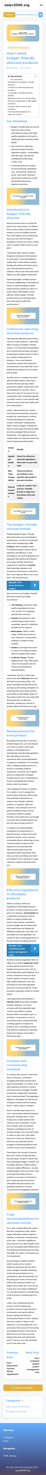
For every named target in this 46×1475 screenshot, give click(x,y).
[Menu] (41, 5)
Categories (8, 1437)
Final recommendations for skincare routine (19, 113)
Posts (5, 1441)
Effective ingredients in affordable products (22, 102)
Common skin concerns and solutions (19, 107)
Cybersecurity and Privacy (18, 1406)
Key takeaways (17, 79)
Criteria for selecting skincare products (20, 88)
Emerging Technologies (16, 1411)
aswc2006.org (16, 5)
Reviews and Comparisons (19, 47)
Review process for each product (22, 98)
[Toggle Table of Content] (34, 76)
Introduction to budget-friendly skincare (21, 83)
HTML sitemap (9, 1456)
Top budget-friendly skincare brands (20, 94)
